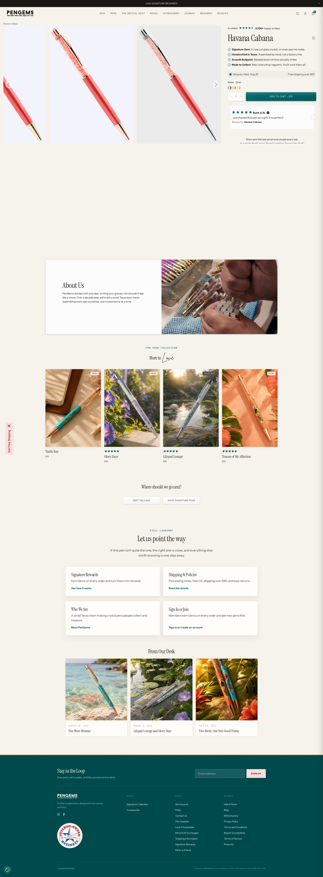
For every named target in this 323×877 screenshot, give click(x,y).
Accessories (171, 13)
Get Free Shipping (9, 441)
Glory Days (111, 457)
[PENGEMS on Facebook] (63, 814)
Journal (189, 13)
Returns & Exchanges (186, 832)
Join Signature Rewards (161, 3)
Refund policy (231, 815)
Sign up (256, 773)
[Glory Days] (132, 408)
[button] (272, 117)
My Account (181, 804)
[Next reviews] (313, 117)
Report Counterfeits (234, 832)
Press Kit (229, 844)
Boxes (154, 13)
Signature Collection (137, 804)
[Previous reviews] (230, 117)
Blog (226, 810)
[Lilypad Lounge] (191, 408)
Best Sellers (141, 500)
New (102, 13)
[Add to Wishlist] (313, 38)
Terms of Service (233, 838)
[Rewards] (7, 870)
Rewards (206, 13)
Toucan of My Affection (236, 457)
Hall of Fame (230, 804)
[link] (272, 28)
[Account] (305, 13)
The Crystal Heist (133, 13)
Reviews (222, 13)
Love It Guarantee (184, 827)
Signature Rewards (185, 844)
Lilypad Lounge (173, 457)
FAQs (178, 810)
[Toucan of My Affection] (250, 408)
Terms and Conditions (235, 827)
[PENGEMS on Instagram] (58, 814)
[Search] (297, 13)
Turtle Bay (52, 452)
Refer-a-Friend (183, 850)
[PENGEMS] (20, 13)
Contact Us (181, 815)
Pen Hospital (182, 821)
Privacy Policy (231, 821)
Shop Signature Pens (181, 500)
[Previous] (8, 84)
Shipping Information (186, 838)
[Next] (215, 84)
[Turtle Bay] (73, 408)
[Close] (9, 425)
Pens (113, 13)
